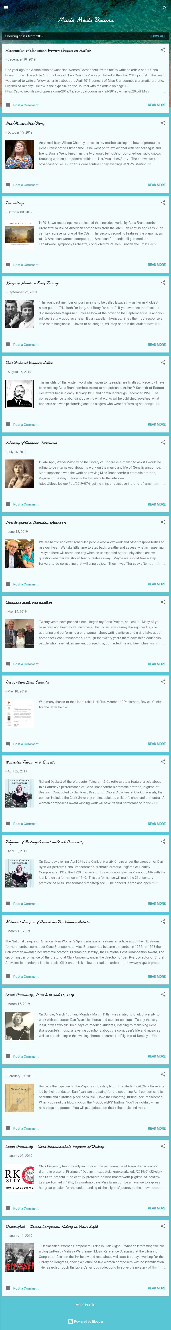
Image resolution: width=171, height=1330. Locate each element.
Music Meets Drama (85, 20)
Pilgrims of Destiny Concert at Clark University (44, 842)
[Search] (164, 9)
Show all (158, 36)
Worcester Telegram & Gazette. (31, 762)
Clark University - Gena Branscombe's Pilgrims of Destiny (54, 1146)
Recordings (14, 203)
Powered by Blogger (88, 1322)
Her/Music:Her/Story (25, 123)
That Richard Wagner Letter (29, 363)
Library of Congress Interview (31, 443)
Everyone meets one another (28, 602)
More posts (85, 1305)
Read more (157, 105)
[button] (163, 50)
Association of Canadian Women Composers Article (48, 50)
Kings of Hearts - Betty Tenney (31, 283)
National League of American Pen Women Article (47, 922)
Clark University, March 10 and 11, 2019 (39, 995)
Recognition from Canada (27, 682)
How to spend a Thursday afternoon (35, 522)
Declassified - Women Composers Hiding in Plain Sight (51, 1226)
